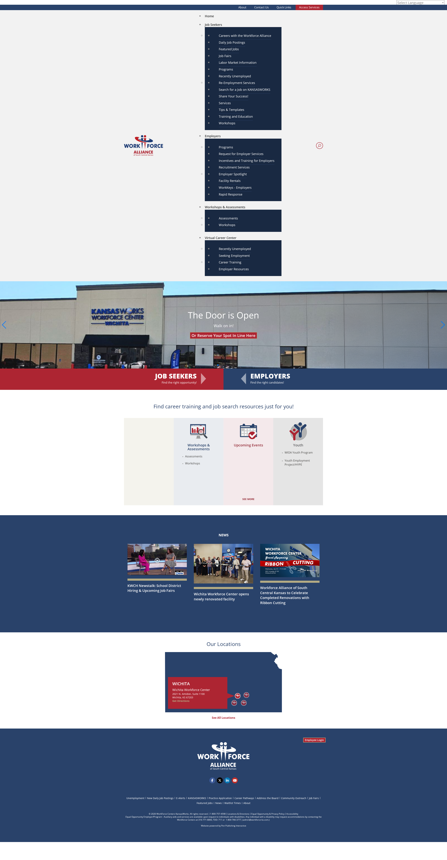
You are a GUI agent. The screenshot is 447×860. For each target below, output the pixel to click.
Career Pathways (244, 798)
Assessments (193, 456)
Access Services (309, 7)
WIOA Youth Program (299, 452)
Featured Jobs (205, 803)
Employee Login (314, 740)
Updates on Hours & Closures (223, 330)
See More (248, 499)
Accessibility (292, 813)
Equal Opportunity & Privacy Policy (267, 813)
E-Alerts (180, 798)
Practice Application (220, 798)
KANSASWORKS (197, 798)
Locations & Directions (238, 813)
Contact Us (261, 7)
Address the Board (268, 798)
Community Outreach (293, 798)
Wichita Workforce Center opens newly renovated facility (221, 596)
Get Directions (180, 701)
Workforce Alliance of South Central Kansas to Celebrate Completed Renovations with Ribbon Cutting (284, 595)
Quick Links (284, 7)
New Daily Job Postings (160, 798)
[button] (443, 325)
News (224, 535)
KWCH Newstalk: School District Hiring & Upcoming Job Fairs (154, 588)
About (242, 7)
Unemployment (135, 798)
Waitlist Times (232, 803)
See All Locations (223, 718)
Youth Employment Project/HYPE (297, 462)
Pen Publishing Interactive (233, 825)
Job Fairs (314, 798)
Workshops (192, 463)
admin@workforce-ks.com (255, 819)
